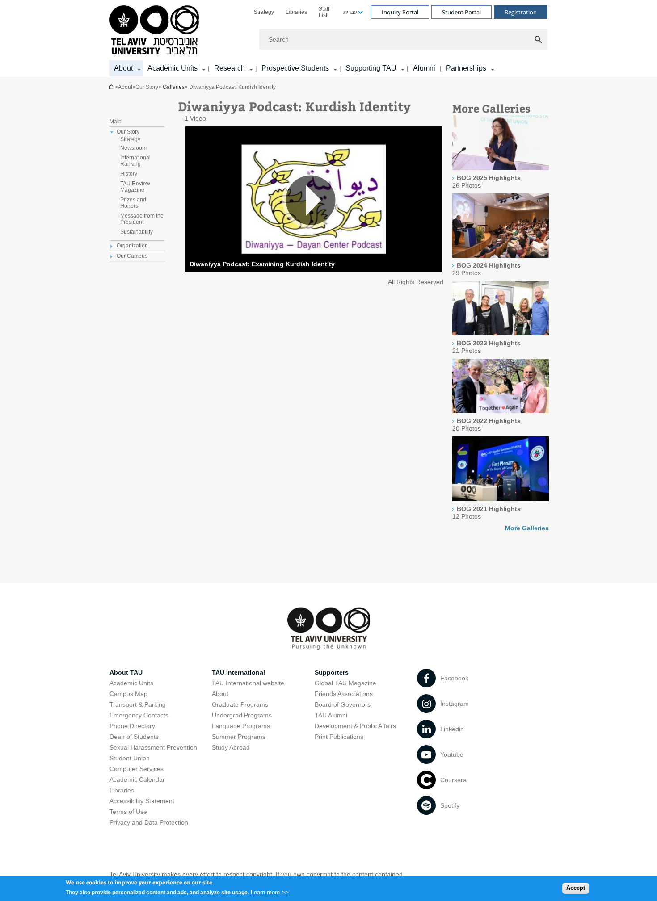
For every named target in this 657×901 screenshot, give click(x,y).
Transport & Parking (138, 704)
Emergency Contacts (139, 715)
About (220, 693)
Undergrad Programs (242, 715)
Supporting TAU (370, 68)
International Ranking (135, 161)
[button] (313, 199)
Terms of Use (128, 811)
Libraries (296, 12)
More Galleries (527, 528)
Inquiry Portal (400, 12)
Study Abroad (231, 747)
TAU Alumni (331, 715)
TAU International (238, 672)
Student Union (130, 758)
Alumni (424, 68)
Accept (575, 887)
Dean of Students (134, 736)
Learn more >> (270, 891)
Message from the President (142, 219)
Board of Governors (343, 704)
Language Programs (241, 725)
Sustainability (136, 232)
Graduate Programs (240, 704)
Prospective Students (295, 68)
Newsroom (133, 148)
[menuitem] (264, 12)
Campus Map (128, 693)
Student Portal (461, 12)
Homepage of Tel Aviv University (112, 86)
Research (229, 68)
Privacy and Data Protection (149, 822)
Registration (521, 12)
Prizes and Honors (133, 203)
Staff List (324, 12)
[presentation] (500, 168)
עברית (350, 12)
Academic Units (172, 68)
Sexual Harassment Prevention (153, 747)
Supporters (332, 672)
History (128, 174)
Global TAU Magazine (345, 683)
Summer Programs (238, 736)
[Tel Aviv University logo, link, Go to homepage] (156, 30)
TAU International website (248, 683)
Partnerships (466, 68)
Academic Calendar (137, 779)
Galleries (174, 87)
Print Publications (339, 736)
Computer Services (137, 768)
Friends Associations (344, 693)
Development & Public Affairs (355, 725)
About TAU (126, 672)
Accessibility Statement (142, 801)
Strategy (264, 12)
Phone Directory (132, 725)
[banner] (329, 38)
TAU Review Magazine (135, 186)
